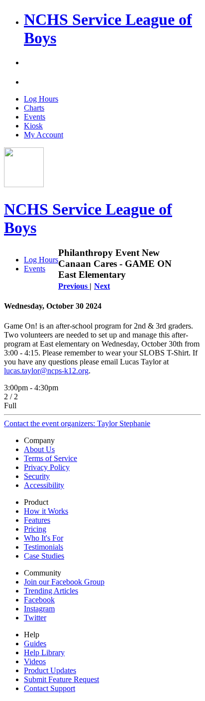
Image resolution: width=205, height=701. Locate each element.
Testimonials (43, 547)
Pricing (35, 529)
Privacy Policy (47, 467)
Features (37, 520)
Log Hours (41, 99)
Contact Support (49, 688)
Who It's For (43, 538)
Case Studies (44, 556)
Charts (34, 108)
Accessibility (44, 485)
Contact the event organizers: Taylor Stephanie (77, 423)
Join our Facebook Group (64, 582)
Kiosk (33, 125)
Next (102, 286)
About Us (39, 449)
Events (34, 117)
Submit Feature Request (61, 679)
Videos (35, 661)
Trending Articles (51, 590)
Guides (35, 643)
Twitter (35, 617)
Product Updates (50, 670)
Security (37, 476)
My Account (43, 134)
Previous (74, 286)
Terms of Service (50, 458)
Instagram (39, 608)
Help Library (44, 652)
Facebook (39, 599)
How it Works (46, 511)
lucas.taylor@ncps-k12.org (46, 370)
